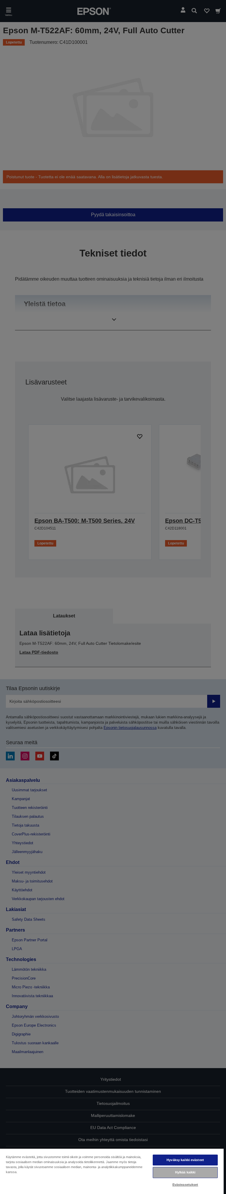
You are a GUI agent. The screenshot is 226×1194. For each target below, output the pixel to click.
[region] (112, 1171)
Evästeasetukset (185, 1184)
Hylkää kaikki (185, 1172)
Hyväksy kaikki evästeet (185, 1160)
